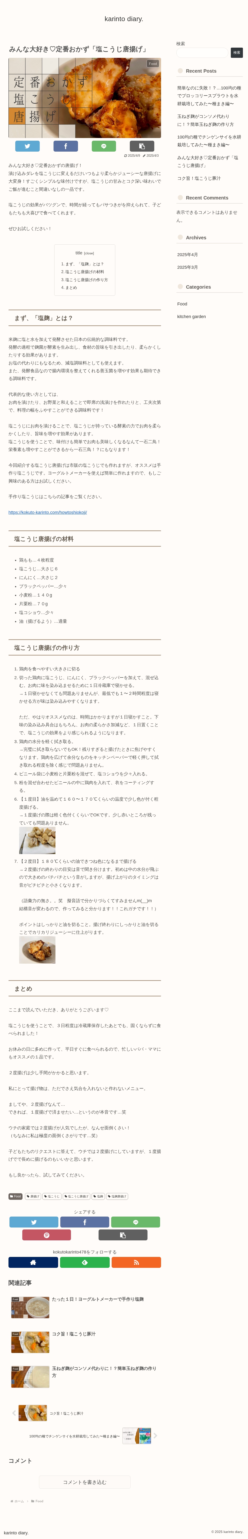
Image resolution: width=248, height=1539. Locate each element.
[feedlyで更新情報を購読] (85, 1262)
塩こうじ (54, 1196)
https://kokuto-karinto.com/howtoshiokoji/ (47, 512)
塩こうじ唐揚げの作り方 (86, 279)
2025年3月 (187, 267)
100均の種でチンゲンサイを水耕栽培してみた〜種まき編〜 (209, 141)
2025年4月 (187, 254)
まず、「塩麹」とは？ (84, 264)
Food (17, 1196)
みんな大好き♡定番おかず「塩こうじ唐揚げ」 (207, 161)
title (79, 253)
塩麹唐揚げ (119, 1196)
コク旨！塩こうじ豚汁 (199, 178)
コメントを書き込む (85, 1482)
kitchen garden (191, 316)
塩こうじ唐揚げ (78, 1196)
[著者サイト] (33, 1262)
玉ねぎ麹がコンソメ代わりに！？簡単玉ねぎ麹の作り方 (205, 120)
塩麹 (100, 1196)
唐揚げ (35, 1196)
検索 (180, 43)
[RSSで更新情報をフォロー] (136, 1262)
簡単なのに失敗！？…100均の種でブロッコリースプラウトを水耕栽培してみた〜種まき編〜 (209, 96)
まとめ (71, 287)
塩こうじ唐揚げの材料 (84, 271)
